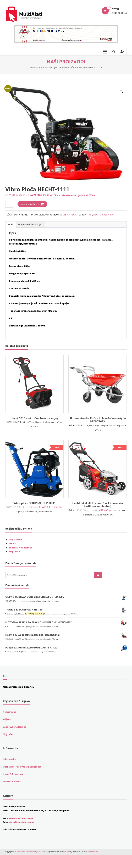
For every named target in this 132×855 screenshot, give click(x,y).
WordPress (94, 852)
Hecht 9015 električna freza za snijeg (34, 418)
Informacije (9, 759)
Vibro (111, 214)
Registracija (15, 539)
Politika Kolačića (12, 781)
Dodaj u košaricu (30, 204)
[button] (121, 91)
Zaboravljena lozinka (20, 547)
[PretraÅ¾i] (98, 575)
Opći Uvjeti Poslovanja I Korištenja (22, 766)
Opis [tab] (10, 224)
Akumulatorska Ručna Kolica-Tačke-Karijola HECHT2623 (97, 419)
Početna (34, 67)
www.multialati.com (21, 818)
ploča (104, 214)
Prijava (12, 543)
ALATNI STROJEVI (49, 67)
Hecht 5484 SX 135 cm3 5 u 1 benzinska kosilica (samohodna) (97, 504)
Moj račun (14, 551)
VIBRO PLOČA (67, 67)
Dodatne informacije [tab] (29, 224)
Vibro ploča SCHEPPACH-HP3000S (34, 503)
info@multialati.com (22, 822)
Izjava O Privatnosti (13, 774)
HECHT (97, 214)
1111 (89, 214)
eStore (67, 852)
